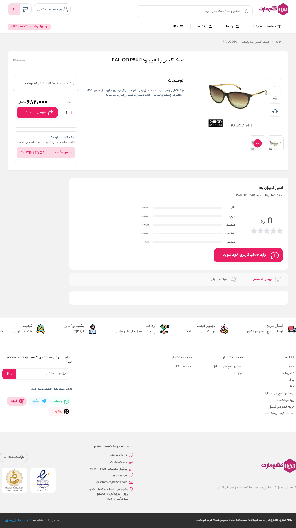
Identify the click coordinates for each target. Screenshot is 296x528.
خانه (276, 42)
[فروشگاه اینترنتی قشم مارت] (273, 9)
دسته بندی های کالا (264, 26)
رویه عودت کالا (285, 400)
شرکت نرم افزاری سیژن (18, 520)
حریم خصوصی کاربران (281, 407)
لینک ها (202, 26)
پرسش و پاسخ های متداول (279, 393)
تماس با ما (288, 373)
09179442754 (32, 152)
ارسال (9, 373)
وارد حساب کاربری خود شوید (244, 255)
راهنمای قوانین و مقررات (279, 413)
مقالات (174, 26)
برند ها (230, 26)
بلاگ (291, 380)
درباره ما (238, 373)
